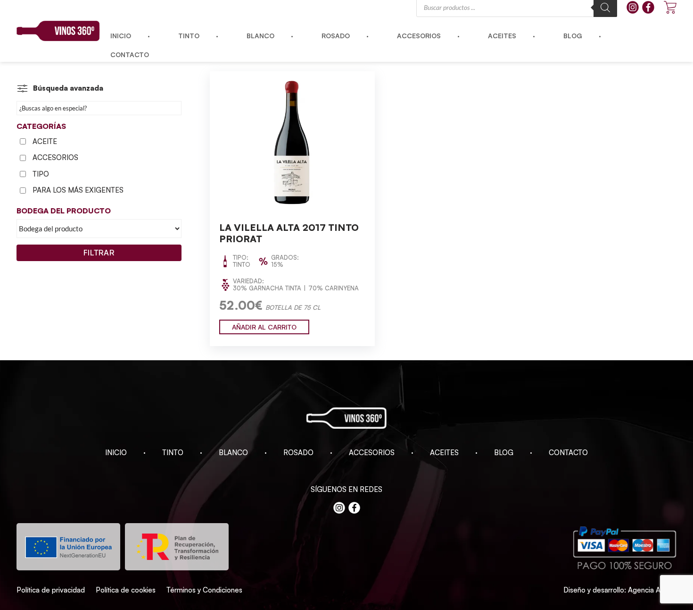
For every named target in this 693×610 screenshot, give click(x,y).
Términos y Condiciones (204, 589)
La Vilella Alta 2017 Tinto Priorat (289, 233)
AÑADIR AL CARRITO (264, 327)
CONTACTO (568, 452)
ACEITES (444, 452)
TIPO (41, 173)
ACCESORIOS (55, 157)
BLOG (503, 452)
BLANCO (233, 452)
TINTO (172, 452)
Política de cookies (126, 589)
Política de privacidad (50, 589)
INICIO (116, 452)
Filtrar (99, 252)
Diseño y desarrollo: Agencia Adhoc (619, 589)
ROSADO (298, 452)
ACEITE (45, 141)
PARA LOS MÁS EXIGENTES (78, 190)
